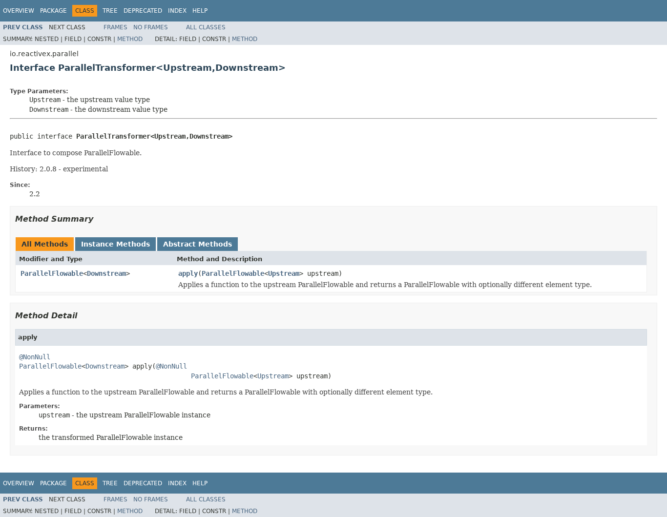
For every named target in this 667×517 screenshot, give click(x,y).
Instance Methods (115, 244)
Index (177, 10)
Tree (110, 10)
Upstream (283, 273)
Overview (18, 10)
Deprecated (143, 10)
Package (53, 10)
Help (200, 10)
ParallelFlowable (52, 273)
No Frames (150, 27)
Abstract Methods (197, 244)
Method (130, 39)
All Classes (206, 27)
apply (188, 273)
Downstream (106, 273)
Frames (115, 27)
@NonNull (34, 357)
